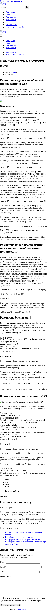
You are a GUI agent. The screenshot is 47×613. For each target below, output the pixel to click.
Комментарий (7, 576)
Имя (2, 562)
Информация (11, 24)
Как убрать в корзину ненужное (19, 537)
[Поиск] (27, 7)
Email (3, 567)
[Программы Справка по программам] (4, 3)
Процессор (10, 12)
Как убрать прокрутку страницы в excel (23, 539)
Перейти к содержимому (11, 1)
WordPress (21, 610)
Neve (2, 610)
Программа (11, 17)
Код (7, 22)
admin (13, 72)
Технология (11, 20)
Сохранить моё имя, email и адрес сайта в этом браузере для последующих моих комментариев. (22, 599)
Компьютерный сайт (15, 27)
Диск (8, 15)
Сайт (2, 572)
